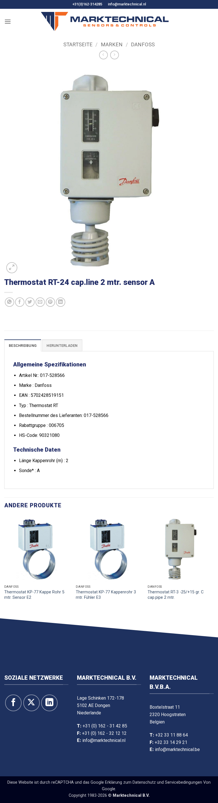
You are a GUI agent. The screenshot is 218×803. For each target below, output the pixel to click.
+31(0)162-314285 (87, 4)
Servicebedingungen (183, 782)
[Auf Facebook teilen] (19, 302)
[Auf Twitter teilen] (30, 302)
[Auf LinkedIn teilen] (60, 302)
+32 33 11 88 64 (171, 735)
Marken (112, 44)
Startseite (78, 44)
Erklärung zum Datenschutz (130, 782)
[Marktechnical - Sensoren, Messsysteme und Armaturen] (105, 21)
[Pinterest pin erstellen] (50, 302)
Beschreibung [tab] (23, 345)
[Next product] (103, 55)
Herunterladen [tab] (62, 345)
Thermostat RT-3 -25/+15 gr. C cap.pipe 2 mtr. (176, 595)
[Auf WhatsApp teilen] (9, 302)
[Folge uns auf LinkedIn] (49, 702)
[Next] (213, 566)
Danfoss (143, 44)
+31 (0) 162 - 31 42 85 (105, 726)
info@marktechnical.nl (127, 4)
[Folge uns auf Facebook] (13, 702)
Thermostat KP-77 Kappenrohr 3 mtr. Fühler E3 (106, 595)
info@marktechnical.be (177, 749)
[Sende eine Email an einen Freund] (40, 302)
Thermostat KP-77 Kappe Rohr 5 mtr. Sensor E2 (34, 595)
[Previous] (4, 566)
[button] (7, 21)
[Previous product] (114, 55)
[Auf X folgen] (31, 702)
